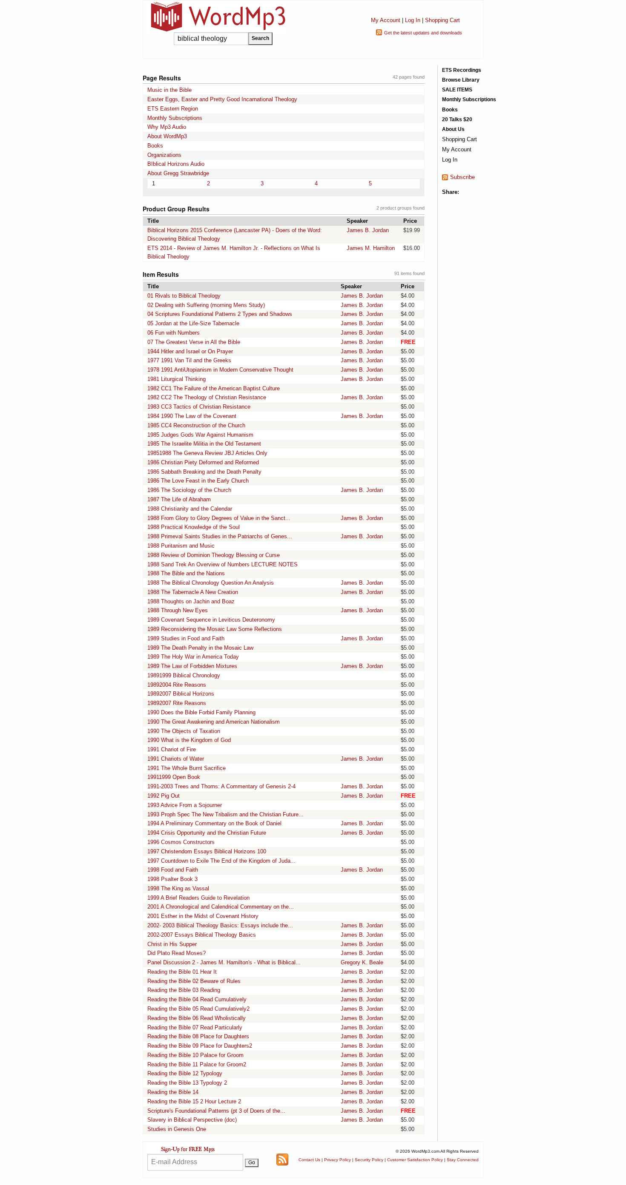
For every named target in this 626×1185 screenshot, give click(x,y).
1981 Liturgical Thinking (176, 379)
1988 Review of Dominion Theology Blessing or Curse (213, 555)
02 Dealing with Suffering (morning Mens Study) (206, 305)
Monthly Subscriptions (174, 118)
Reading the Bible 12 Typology (184, 1073)
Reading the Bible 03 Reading (183, 990)
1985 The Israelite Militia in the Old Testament (204, 443)
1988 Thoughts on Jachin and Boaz (191, 601)
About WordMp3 (167, 136)
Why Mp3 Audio (166, 127)
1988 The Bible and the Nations (186, 573)
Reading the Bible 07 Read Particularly (194, 1027)
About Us (453, 129)
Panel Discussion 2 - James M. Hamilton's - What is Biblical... (224, 962)
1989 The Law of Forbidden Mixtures (192, 666)
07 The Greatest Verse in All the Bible (193, 342)
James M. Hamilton (371, 248)
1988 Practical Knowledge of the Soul (193, 527)
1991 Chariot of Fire (171, 749)
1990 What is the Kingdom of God (189, 740)
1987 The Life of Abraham (179, 499)
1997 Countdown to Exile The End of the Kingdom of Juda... (221, 861)
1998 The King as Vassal (178, 888)
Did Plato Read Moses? (176, 953)
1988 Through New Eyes (177, 610)
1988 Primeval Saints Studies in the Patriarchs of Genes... (219, 536)
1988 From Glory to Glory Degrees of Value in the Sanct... (218, 518)
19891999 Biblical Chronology (183, 675)
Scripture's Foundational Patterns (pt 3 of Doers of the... (216, 1111)
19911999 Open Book (173, 777)
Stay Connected (463, 1159)
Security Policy (369, 1159)
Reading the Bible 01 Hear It (182, 972)
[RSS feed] (282, 1159)
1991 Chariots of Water (175, 759)
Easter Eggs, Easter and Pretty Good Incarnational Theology (222, 99)
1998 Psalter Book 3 (172, 879)
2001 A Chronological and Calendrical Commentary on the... (220, 907)
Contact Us (309, 1159)
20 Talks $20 (457, 119)
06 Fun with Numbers (173, 333)
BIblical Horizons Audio (175, 164)
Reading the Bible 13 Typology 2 (187, 1083)
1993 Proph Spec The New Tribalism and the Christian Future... (225, 814)
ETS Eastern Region (172, 108)
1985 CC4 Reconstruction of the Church (196, 425)
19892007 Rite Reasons (176, 703)
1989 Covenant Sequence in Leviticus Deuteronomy (211, 620)
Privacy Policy (337, 1159)
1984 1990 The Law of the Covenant (191, 416)
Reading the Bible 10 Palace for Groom (195, 1055)
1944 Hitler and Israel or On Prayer (190, 351)
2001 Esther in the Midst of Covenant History (202, 916)
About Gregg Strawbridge (178, 173)
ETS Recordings (461, 70)
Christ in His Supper (172, 944)
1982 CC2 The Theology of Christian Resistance (206, 397)
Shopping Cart (442, 20)
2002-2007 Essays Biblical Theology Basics (201, 935)
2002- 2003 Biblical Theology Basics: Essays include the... (220, 925)
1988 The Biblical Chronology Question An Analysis (210, 583)
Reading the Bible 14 (172, 1092)
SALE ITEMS (457, 90)
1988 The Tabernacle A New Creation (192, 592)
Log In (412, 20)
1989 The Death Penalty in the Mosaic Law (200, 648)
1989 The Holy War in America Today (193, 657)
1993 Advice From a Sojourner (184, 805)
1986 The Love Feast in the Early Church (198, 480)
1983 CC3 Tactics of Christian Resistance (198, 407)
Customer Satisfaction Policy (415, 1159)
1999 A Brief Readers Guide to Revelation (198, 898)
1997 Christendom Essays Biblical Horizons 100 (206, 851)
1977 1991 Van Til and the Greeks (189, 360)
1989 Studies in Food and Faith (185, 638)
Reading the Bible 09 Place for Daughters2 (199, 1046)
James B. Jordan (368, 230)
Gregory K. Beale (362, 962)
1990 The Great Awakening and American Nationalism (213, 722)
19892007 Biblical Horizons (180, 694)
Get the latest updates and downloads (423, 32)
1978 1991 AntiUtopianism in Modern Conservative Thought (220, 370)
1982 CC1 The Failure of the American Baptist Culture (213, 388)
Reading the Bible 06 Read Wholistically (196, 1018)
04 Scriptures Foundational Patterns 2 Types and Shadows (219, 314)
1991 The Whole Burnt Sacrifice (186, 768)
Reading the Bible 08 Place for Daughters (198, 1036)
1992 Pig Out (163, 796)
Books (155, 145)
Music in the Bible (169, 90)
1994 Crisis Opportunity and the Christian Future (206, 833)
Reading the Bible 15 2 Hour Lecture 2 (194, 1101)
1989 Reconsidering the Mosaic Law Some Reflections (214, 629)
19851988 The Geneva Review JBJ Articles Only (207, 453)
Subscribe (462, 177)
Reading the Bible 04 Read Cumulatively (197, 999)
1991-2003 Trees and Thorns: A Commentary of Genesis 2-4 (221, 786)
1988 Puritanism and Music (181, 546)
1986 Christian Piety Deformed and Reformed (203, 462)
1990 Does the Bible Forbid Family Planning (201, 712)
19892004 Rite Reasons (176, 685)
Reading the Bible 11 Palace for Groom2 (196, 1064)
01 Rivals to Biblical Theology (184, 296)
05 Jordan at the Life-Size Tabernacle (193, 323)
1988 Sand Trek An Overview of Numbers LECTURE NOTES (222, 564)
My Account (385, 20)
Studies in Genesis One (176, 1129)
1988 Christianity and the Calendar (189, 509)
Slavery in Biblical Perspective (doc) (192, 1120)
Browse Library (461, 80)
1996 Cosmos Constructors (181, 842)
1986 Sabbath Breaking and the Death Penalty (204, 472)
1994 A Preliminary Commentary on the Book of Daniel (214, 823)
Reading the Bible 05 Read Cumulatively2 (198, 1009)
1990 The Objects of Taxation (183, 731)
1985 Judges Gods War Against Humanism (200, 435)
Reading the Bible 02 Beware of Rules (194, 981)
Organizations (164, 155)
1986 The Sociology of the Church (189, 490)
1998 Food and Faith (172, 870)
